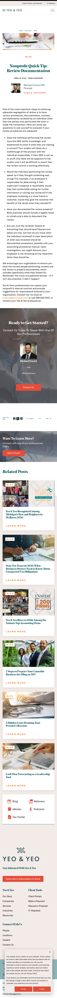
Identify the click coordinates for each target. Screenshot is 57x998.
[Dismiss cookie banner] (50, 952)
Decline (42, 989)
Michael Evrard (28, 361)
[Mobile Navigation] (52, 11)
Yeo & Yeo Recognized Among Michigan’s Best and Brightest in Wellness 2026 (24, 514)
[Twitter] (17, 418)
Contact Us (28, 387)
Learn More (16, 525)
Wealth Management (12, 994)
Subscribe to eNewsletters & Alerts (23, 879)
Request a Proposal (38, 906)
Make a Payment (36, 901)
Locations (7, 935)
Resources (28, 30)
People (6, 930)
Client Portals (35, 896)
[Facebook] (14, 418)
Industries (8, 910)
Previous (31, 418)
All (40, 418)
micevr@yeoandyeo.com (15, 297)
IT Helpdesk (51, 3)
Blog (35, 30)
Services (7, 906)
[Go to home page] (28, 10)
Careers (6, 940)
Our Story (7, 896)
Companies (8, 901)
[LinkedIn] (21, 418)
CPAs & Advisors (35, 93)
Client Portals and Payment (32, 3)
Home (21, 30)
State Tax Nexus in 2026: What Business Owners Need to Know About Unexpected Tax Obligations (28, 569)
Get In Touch (13, 453)
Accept (23, 989)
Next (47, 418)
